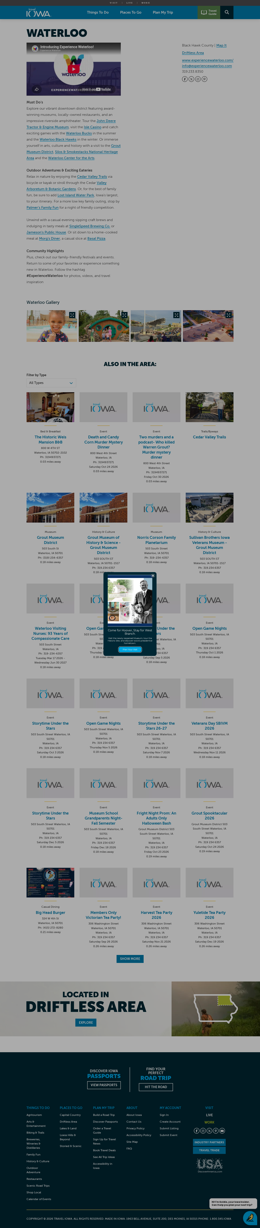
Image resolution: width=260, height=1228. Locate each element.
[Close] (153, 576)
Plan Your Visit (130, 649)
